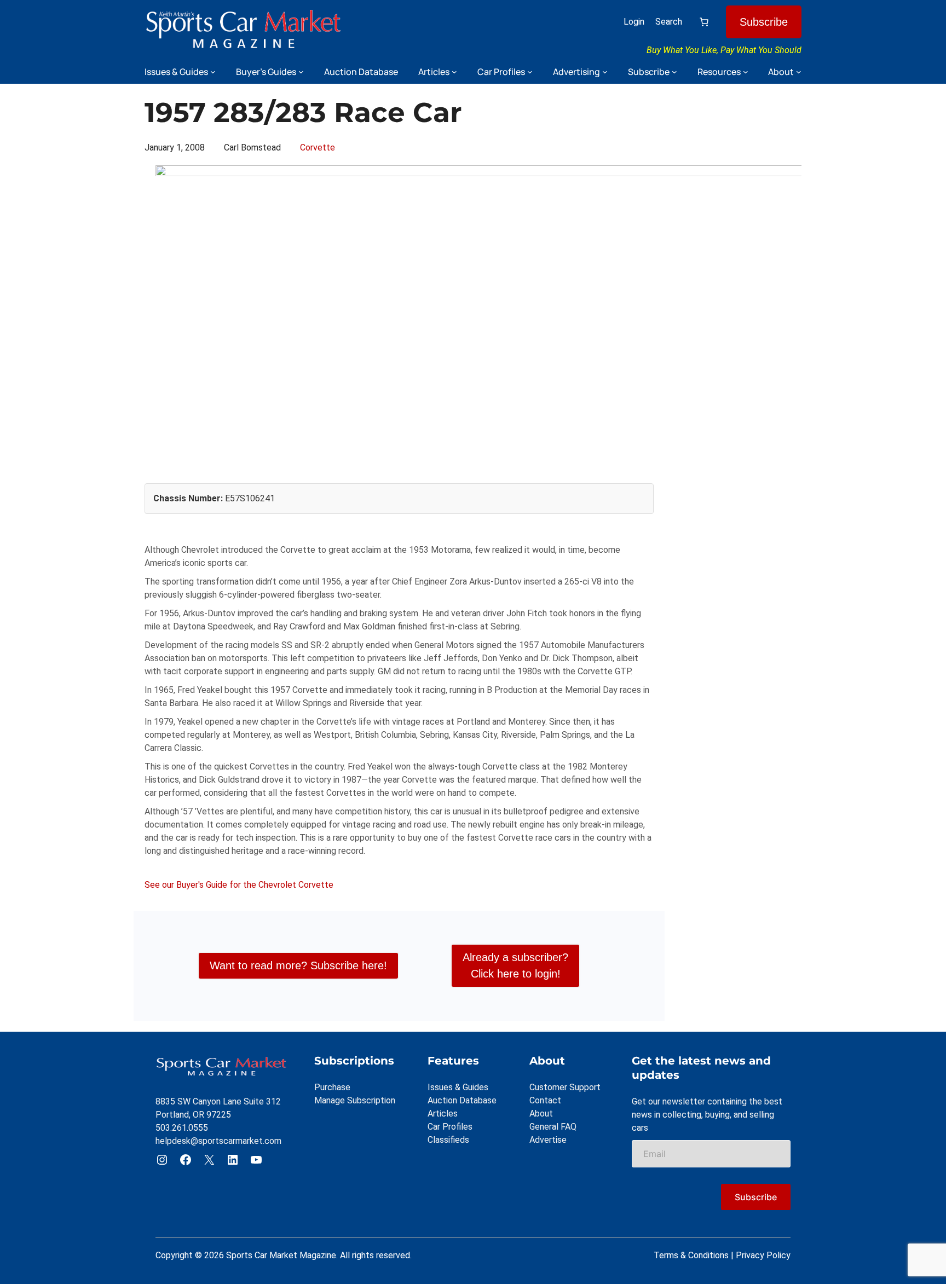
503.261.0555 (181, 1128)
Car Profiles (450, 1126)
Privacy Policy (763, 1255)
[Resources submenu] (745, 71)
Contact (545, 1100)
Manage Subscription (354, 1100)
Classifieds (448, 1140)
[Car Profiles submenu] (530, 71)
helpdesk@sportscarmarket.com (218, 1141)
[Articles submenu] (454, 71)
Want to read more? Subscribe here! (298, 965)
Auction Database (462, 1100)
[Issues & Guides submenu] (213, 71)
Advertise (548, 1140)
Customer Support (565, 1087)
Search (668, 21)
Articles (443, 1113)
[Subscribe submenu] (674, 71)
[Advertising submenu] (605, 71)
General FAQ (552, 1126)
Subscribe (764, 22)
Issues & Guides (458, 1087)
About (541, 1113)
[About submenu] (798, 71)
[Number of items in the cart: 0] (704, 22)
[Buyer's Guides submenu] (301, 71)
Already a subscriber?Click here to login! (515, 965)
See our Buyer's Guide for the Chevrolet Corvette (239, 885)
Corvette (317, 147)
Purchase (332, 1087)
